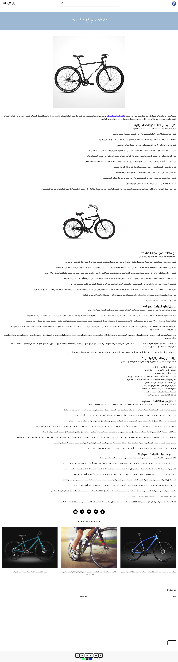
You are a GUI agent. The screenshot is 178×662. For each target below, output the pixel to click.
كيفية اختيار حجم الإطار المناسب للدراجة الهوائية (29, 572)
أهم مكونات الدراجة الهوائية (157, 300)
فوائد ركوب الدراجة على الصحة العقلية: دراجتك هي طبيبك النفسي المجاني (148, 572)
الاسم (174, 596)
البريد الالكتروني (82, 596)
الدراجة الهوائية (143, 295)
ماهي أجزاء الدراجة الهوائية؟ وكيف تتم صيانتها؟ (149, 496)
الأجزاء (155, 284)
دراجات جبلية (55, 116)
